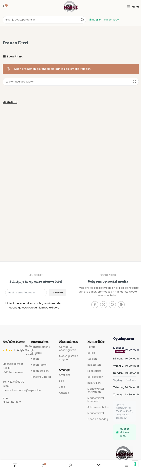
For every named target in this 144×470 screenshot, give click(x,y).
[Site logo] (71, 6)
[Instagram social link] (112, 304)
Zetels (91, 353)
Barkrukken (94, 383)
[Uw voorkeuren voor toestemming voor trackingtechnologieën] (135, 464)
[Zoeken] (82, 19)
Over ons (64, 375)
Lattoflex (36, 353)
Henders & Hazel (41, 377)
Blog (61, 381)
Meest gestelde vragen (68, 357)
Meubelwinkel (95, 413)
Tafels (91, 347)
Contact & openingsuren (67, 348)
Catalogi (64, 392)
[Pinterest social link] (121, 304)
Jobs (62, 387)
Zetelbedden (95, 377)
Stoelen (92, 359)
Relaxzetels (94, 364)
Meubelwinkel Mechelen (95, 399)
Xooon (35, 359)
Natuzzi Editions (40, 347)
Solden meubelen (98, 407)
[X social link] (103, 304)
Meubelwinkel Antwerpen (95, 390)
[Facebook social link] (94, 304)
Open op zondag (97, 419)
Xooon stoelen (40, 371)
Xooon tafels (39, 364)
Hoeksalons (94, 371)
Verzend (58, 292)
